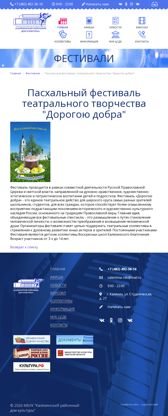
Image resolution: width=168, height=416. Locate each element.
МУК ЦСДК (115, 41)
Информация (89, 41)
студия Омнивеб (149, 404)
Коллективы (62, 41)
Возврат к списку (24, 247)
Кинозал (142, 27)
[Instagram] (132, 4)
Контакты (142, 41)
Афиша (89, 27)
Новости (115, 27)
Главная (62, 27)
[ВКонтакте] (121, 4)
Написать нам (97, 4)
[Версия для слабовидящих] (155, 4)
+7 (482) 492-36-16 (28, 4)
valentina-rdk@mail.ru (124, 277)
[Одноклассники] (126, 4)
